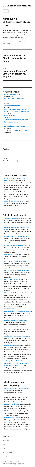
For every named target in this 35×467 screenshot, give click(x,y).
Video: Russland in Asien (12, 94)
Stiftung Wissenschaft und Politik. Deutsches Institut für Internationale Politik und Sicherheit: (16, 363)
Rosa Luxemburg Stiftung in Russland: (16, 311)
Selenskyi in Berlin (10, 115)
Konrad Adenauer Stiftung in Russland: (17, 270)
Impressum (21, 464)
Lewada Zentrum (9, 395)
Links (4, 448)
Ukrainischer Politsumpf (12, 105)
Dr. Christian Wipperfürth (17, 5)
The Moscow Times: (10, 411)
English (5, 456)
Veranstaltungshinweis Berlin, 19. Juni (16, 130)
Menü (6, 11)
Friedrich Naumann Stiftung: (13, 245)
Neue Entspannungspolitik (13, 279)
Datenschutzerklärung (9, 464)
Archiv (5, 158)
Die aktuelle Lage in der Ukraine (14, 126)
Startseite (6, 437)
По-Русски (6, 441)
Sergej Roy (7, 203)
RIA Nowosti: (8, 293)
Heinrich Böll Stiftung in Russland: (15, 261)
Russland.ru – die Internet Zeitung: (15, 336)
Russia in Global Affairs (12, 404)
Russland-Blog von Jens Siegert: (14, 320)
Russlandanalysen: (10, 345)
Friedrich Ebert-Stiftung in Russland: (16, 236)
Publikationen (7, 453)
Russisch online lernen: (11, 201)
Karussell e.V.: (8, 192)
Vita (4, 444)
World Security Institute (12, 417)
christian (7, 41)
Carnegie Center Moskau (12, 218)
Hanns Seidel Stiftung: (11, 254)
